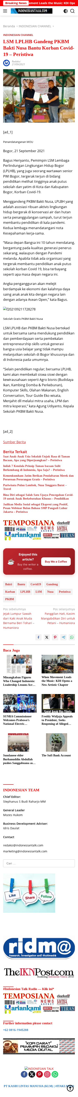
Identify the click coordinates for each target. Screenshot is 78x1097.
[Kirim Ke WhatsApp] (72, 637)
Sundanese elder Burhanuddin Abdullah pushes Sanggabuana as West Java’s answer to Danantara (18, 759)
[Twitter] (31, 1074)
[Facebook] (24, 1074)
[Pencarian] (72, 11)
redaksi (16, 61)
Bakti (8, 584)
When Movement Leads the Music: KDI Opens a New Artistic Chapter (57, 681)
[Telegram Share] (63, 637)
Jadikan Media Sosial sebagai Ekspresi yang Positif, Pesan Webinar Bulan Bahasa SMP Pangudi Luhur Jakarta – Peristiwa (35, 508)
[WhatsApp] (55, 1074)
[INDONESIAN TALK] (31, 11)
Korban (10, 591)
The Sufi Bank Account (56, 755)
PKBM (9, 599)
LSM (39, 591)
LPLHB (25, 591)
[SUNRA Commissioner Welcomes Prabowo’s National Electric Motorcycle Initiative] (20, 703)
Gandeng (52, 584)
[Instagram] (47, 1074)
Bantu (21, 584)
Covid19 (36, 584)
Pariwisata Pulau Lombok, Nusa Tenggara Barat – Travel (35, 487)
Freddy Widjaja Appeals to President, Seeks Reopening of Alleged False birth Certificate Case (57, 720)
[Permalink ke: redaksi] (6, 63)
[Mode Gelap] (65, 11)
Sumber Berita (14, 442)
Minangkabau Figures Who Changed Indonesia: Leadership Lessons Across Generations (19, 681)
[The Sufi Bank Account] (58, 742)
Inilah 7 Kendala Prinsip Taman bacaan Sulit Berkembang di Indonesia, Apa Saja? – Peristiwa (34, 467)
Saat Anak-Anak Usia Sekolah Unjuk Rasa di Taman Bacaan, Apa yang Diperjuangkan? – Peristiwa (36, 458)
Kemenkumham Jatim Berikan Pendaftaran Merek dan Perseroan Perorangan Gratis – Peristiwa (38, 477)
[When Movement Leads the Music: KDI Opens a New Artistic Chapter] (58, 664)
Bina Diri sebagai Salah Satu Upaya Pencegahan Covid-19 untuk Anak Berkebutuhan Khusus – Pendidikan (38, 496)
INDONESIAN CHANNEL (18, 35)
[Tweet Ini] (47, 637)
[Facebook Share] (38, 637)
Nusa (50, 591)
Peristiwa (65, 591)
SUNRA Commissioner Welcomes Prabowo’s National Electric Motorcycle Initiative (17, 720)
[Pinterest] (39, 1074)
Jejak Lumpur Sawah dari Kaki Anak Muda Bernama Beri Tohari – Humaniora (18, 618)
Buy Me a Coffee (56, 561)
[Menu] (6, 10)
